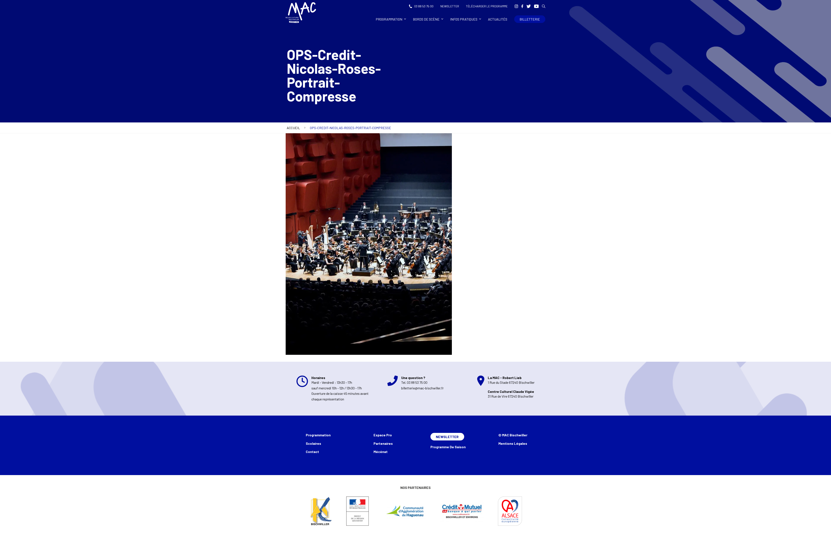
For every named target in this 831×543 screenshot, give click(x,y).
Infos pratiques (463, 19)
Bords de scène (426, 19)
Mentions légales (512, 443)
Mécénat (381, 452)
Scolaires (313, 443)
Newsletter (449, 6)
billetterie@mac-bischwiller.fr (422, 388)
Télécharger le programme (487, 6)
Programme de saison (448, 447)
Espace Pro (383, 435)
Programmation (389, 19)
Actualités (497, 19)
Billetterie (530, 19)
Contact (312, 452)
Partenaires (383, 443)
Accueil (293, 128)
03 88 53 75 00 (423, 6)
